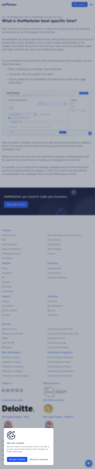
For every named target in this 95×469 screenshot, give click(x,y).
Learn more (17, 452)
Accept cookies (17, 459)
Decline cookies (39, 459)
